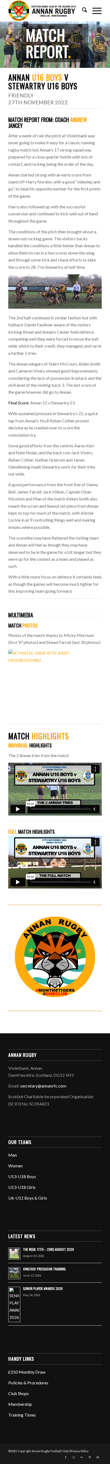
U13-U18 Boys (22, 1176)
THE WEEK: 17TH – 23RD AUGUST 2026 (48, 1249)
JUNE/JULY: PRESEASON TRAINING (44, 1269)
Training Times (22, 1414)
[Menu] (94, 10)
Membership (20, 1404)
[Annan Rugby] (45, 10)
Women (15, 1165)
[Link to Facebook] (66, 1457)
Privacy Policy (79, 1451)
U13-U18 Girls (22, 1187)
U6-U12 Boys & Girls (27, 1197)
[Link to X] (74, 1457)
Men (12, 1154)
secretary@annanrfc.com (43, 1085)
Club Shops (18, 1393)
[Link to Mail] (98, 1457)
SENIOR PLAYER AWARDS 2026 (43, 1288)
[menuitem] (82, 10)
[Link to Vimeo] (90, 1457)
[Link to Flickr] (82, 1457)
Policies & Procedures (28, 1382)
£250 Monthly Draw (26, 1371)
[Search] (82, 10)
